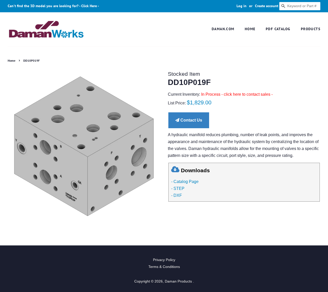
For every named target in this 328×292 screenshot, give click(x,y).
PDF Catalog (278, 29)
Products (310, 29)
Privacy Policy (164, 260)
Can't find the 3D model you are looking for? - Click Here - (53, 6)
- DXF (176, 195)
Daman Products (179, 281)
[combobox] (299, 6)
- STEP (177, 188)
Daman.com (223, 29)
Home (250, 29)
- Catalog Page (185, 181)
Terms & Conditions (164, 267)
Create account (266, 6)
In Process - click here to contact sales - (237, 94)
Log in (242, 6)
